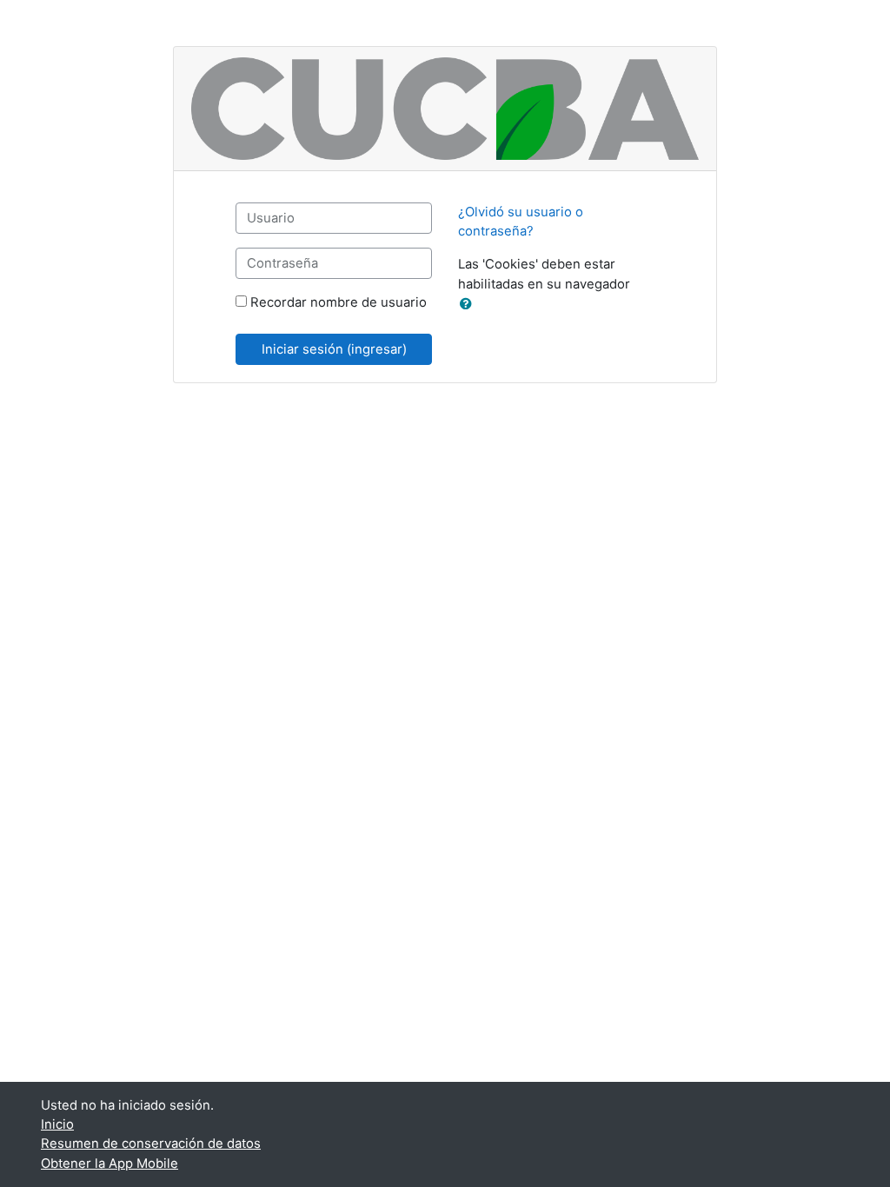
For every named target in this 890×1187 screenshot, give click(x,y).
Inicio (57, 1124)
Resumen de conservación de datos (151, 1143)
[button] (469, 304)
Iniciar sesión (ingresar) (334, 349)
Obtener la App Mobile (109, 1163)
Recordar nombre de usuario (338, 302)
